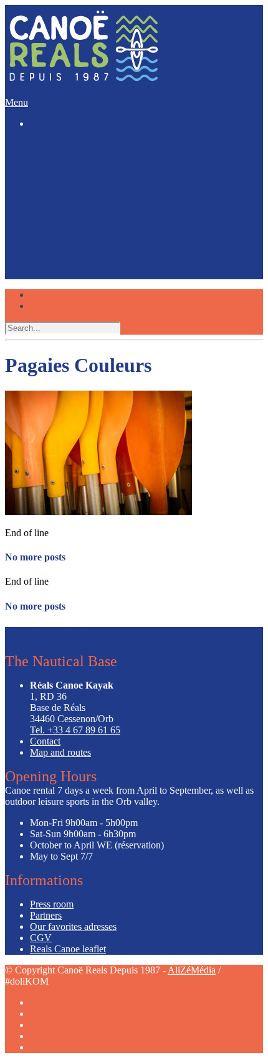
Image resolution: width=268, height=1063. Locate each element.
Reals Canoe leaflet (68, 949)
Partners (46, 915)
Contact (45, 741)
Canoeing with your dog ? (107, 264)
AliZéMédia (192, 970)
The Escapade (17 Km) (102, 185)
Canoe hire (49, 152)
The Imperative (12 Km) (104, 174)
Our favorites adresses (73, 926)
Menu (16, 102)
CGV (41, 937)
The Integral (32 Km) (98, 197)
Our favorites (52, 253)
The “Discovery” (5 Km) (105, 163)
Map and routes (60, 752)
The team (46, 234)
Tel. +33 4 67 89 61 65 (75, 730)
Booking (45, 283)
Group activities (58, 216)
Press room (52, 904)
